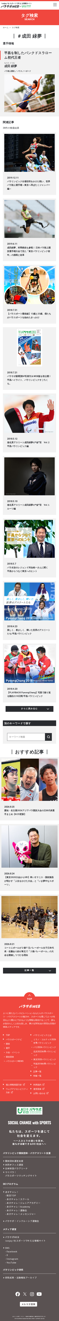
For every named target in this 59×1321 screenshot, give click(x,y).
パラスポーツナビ (14, 1039)
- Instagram (11, 1258)
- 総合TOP (10, 1195)
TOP (8, 1035)
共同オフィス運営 (14, 1164)
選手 (8, 1048)
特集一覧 (37, 1076)
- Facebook (11, 1251)
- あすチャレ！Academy (17, 1206)
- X (6, 1255)
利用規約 (37, 1085)
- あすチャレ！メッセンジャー (20, 1213)
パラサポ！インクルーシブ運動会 (22, 1220)
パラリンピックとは (42, 1035)
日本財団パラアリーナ (16, 1168)
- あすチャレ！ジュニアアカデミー (23, 1202)
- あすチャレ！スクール (17, 1199)
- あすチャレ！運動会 (16, 1210)
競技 (8, 1044)
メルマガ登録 (28, 1304)
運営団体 (37, 1089)
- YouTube (10, 1262)
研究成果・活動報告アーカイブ (21, 1277)
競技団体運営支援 (14, 1160)
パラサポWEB (12, 1237)
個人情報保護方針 (14, 1085)
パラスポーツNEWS (14, 1061)
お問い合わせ (39, 1093)
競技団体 (10, 1057)
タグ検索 (15, 27)
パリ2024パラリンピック (44, 1047)
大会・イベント (13, 1052)
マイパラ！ (10, 1172)
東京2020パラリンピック (44, 1059)
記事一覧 (37, 1071)
